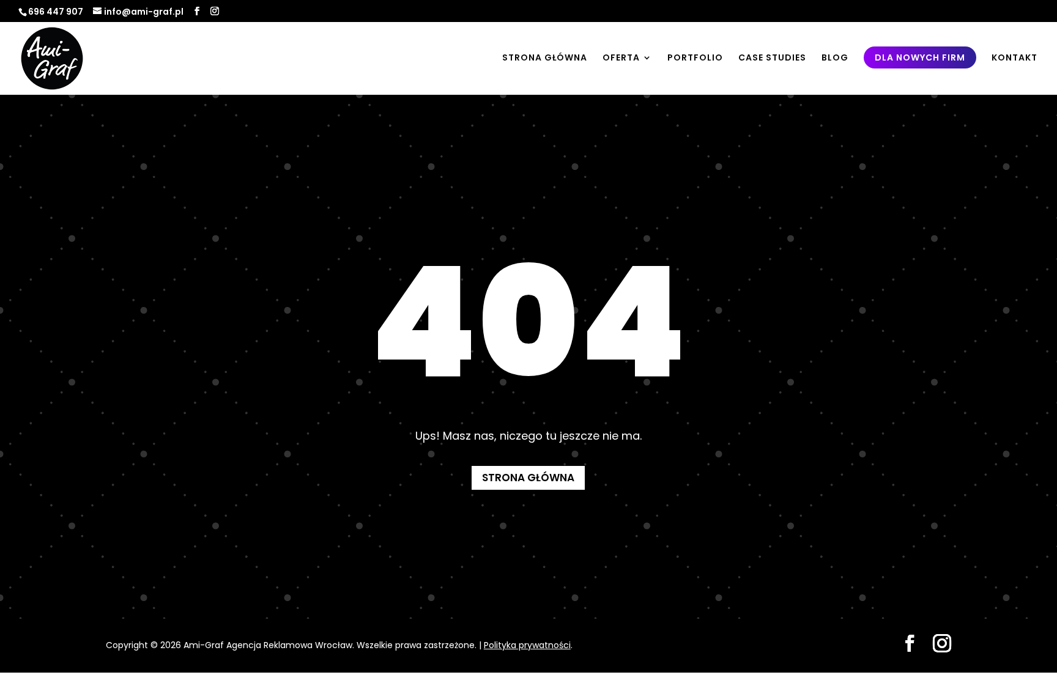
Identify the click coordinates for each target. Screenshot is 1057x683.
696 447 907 (55, 12)
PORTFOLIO (695, 58)
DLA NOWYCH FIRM (920, 57)
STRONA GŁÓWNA (544, 58)
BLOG (834, 58)
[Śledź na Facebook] (909, 643)
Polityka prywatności (527, 645)
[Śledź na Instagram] (942, 643)
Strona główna (528, 477)
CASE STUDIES (772, 58)
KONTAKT (1014, 58)
